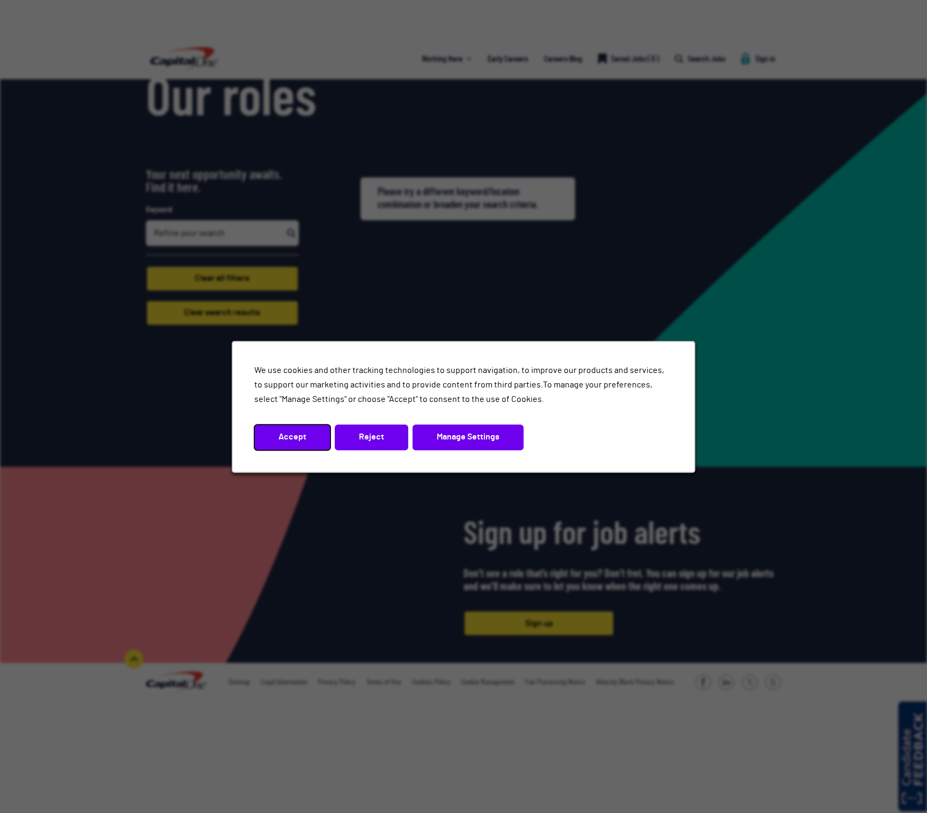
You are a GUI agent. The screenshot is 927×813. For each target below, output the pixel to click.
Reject (371, 436)
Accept (292, 436)
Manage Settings (468, 436)
